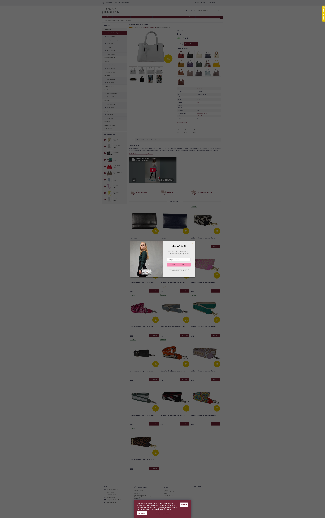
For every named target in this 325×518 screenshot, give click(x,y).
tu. (170, 509)
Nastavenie (141, 513)
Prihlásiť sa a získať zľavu (178, 265)
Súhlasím (184, 504)
